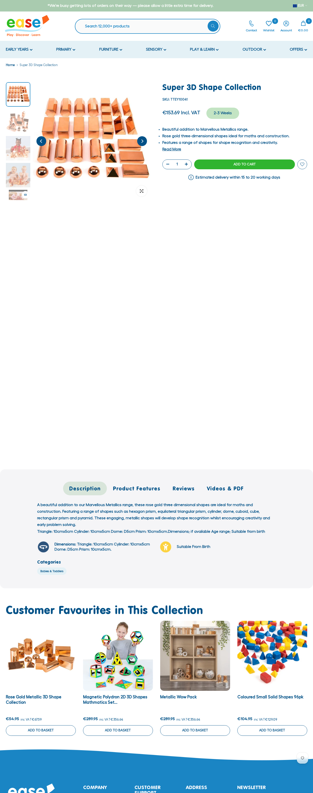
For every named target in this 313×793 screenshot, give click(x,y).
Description (85, 488)
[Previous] (41, 141)
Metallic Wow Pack (178, 697)
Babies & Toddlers (51, 571)
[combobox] (150, 26)
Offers (297, 49)
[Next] (142, 141)
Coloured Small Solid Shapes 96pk (270, 697)
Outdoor (253, 49)
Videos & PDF (225, 488)
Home (10, 65)
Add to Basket (41, 730)
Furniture (109, 49)
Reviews (184, 488)
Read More (171, 149)
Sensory (154, 49)
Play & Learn (203, 49)
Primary (64, 49)
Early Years (18, 49)
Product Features (136, 488)
